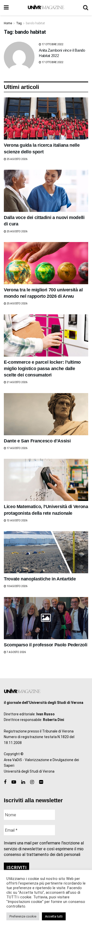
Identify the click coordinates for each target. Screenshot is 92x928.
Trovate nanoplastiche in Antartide (40, 578)
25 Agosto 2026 (16, 159)
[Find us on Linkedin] (23, 782)
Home (8, 23)
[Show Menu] (6, 7)
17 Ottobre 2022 (52, 44)
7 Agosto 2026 (16, 652)
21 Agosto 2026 (16, 382)
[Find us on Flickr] (41, 782)
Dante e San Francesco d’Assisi (37, 440)
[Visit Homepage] (46, 8)
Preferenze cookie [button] (22, 916)
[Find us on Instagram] (32, 782)
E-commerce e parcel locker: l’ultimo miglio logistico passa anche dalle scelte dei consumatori (42, 368)
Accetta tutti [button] (54, 916)
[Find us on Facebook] (5, 782)
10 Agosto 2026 (16, 586)
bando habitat (35, 23)
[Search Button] (85, 7)
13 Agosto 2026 (16, 520)
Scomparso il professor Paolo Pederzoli (45, 644)
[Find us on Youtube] (14, 782)
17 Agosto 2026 (16, 448)
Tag (19, 23)
